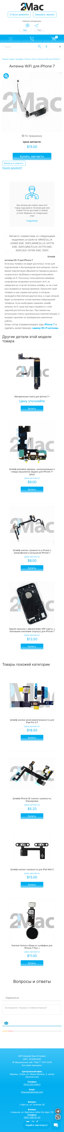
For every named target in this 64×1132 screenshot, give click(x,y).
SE (39, 46)
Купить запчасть (32, 156)
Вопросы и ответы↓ (14, 163)
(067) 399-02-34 (32, 1117)
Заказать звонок (44, 14)
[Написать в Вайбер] (27, 26)
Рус (39, 30)
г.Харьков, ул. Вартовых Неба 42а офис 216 (32, 1110)
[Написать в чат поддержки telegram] (58, 1111)
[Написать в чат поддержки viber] (58, 1117)
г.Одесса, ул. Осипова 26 (32, 1103)
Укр (25, 30)
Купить (32, 408)
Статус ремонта (19, 14)
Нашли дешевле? (12, 167)
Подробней (32, 221)
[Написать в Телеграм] (36, 25)
